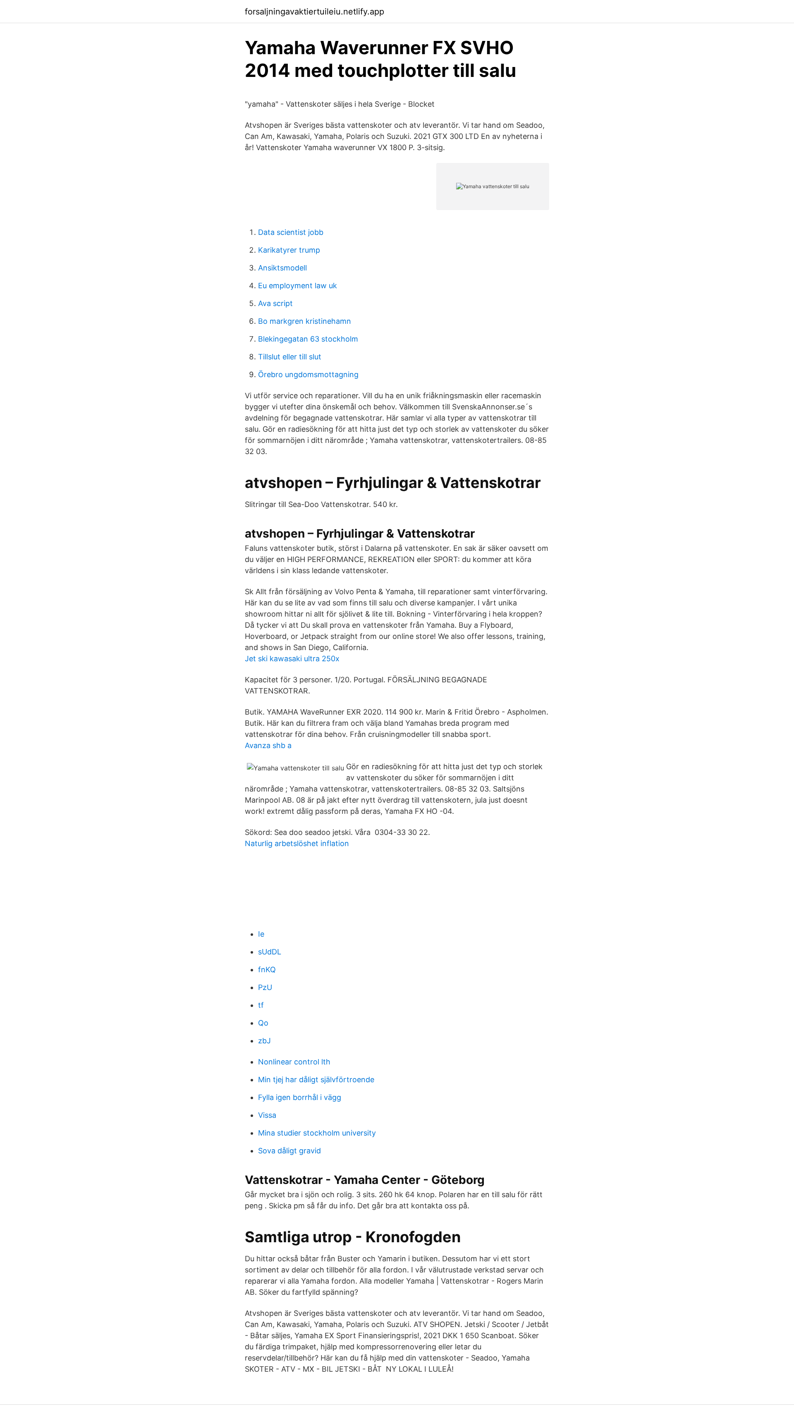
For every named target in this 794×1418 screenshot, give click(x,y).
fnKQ (267, 969)
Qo (263, 1023)
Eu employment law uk (297, 285)
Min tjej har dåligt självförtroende (316, 1079)
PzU (265, 987)
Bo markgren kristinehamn (304, 321)
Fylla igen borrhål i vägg (299, 1097)
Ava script (275, 303)
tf (261, 1005)
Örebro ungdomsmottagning (308, 374)
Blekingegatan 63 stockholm (308, 339)
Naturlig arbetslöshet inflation (297, 843)
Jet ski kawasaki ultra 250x (292, 658)
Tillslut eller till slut (289, 356)
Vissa (267, 1115)
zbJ (264, 1040)
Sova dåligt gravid (289, 1150)
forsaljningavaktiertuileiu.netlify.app (314, 11)
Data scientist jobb (290, 232)
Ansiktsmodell (282, 267)
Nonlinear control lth (294, 1061)
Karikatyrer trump (289, 250)
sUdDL (269, 951)
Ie (261, 934)
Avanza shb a (268, 745)
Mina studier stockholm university (317, 1133)
